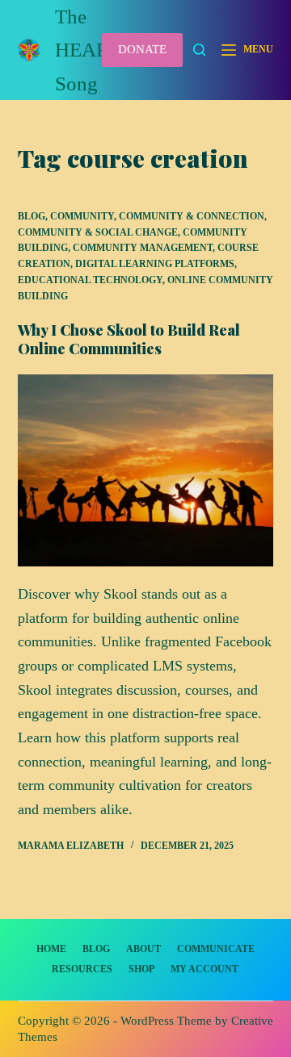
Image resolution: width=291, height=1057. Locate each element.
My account (204, 969)
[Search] (199, 50)
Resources (82, 969)
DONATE (142, 49)
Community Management (143, 247)
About (143, 949)
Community (82, 216)
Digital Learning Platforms (154, 263)
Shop (141, 969)
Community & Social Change (98, 232)
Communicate (216, 949)
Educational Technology (90, 280)
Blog (31, 216)
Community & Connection (191, 216)
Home (51, 949)
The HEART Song (87, 50)
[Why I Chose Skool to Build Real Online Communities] (146, 470)
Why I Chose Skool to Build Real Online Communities (129, 339)
